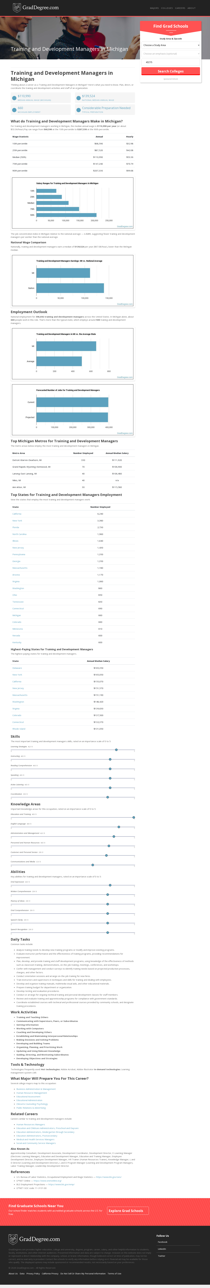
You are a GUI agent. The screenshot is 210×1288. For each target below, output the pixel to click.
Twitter (161, 1255)
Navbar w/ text (36, 8)
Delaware (17, 667)
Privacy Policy (33, 1273)
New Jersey (18, 547)
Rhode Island (18, 728)
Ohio (14, 594)
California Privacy (50, 1273)
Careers (180, 8)
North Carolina (19, 534)
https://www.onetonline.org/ (48, 1180)
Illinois (15, 540)
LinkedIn (162, 1248)
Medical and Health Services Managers (35, 1139)
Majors (154, 8)
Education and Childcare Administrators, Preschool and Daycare (47, 1128)
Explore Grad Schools (126, 1210)
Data (22, 1273)
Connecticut (18, 608)
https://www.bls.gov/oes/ (109, 1177)
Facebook (162, 1241)
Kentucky (16, 642)
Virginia (15, 581)
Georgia (16, 561)
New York (17, 520)
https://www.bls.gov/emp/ (61, 1184)
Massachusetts (19, 567)
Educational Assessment (28, 1096)
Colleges (167, 8)
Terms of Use (114, 1273)
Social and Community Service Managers (36, 1143)
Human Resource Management (31, 1092)
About (192, 8)
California (16, 513)
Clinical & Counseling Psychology (32, 1103)
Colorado (16, 622)
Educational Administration (29, 1100)
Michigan (16, 615)
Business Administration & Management (36, 1089)
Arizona (16, 574)
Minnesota (17, 628)
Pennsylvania (18, 554)
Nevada (16, 635)
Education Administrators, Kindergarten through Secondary (45, 1132)
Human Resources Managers (30, 1124)
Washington (18, 588)
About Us (13, 1273)
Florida (15, 527)
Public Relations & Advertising (31, 1107)
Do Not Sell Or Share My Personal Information (83, 1273)
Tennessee (18, 601)
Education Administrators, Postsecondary (36, 1135)
